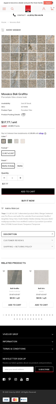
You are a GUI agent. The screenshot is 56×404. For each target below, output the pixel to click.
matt (20, 219)
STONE (8, 224)
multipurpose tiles (8, 221)
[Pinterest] (11, 379)
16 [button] (44, 315)
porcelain (39, 221)
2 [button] (6, 315)
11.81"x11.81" (8, 153)
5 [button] (14, 315)
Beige (42, 213)
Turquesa (27, 224)
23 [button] (22, 319)
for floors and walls (13, 216)
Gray (11, 219)
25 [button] (28, 319)
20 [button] (14, 319)
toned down (17, 224)
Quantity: (5, 173)
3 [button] (9, 315)
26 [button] (30, 319)
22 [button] (19, 319)
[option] (28, 15)
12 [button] (33, 315)
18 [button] (49, 315)
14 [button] (38, 315)
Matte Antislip (8, 166)
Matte (20, 166)
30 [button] (41, 319)
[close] (52, 2)
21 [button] (17, 319)
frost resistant (37, 216)
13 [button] (36, 315)
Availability (5, 103)
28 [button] (36, 319)
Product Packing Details (10, 115)
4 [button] (11, 315)
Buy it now (28, 200)
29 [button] (38, 319)
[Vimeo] (28, 379)
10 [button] (28, 315)
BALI (37, 213)
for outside (26, 216)
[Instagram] (16, 379)
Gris (16, 219)
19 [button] (52, 315)
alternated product (26, 213)
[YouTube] (22, 379)
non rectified (22, 221)
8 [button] (22, 315)
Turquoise (36, 224)
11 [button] (30, 315)
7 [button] (19, 315)
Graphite (4, 219)
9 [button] (25, 315)
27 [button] (33, 319)
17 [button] (47, 315)
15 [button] (41, 315)
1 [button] (3, 315)
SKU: (3, 107)
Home (3, 22)
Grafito (47, 216)
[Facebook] (5, 379)
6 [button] (17, 315)
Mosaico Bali (47, 219)
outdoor (31, 221)
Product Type (6, 110)
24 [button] (25, 319)
